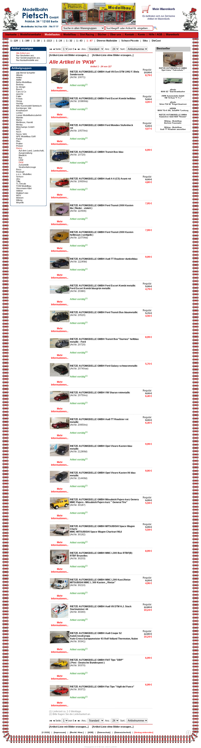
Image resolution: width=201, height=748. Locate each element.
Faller (18, 96)
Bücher (102, 34)
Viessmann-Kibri (24, 188)
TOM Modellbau (23, 186)
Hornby (19, 103)
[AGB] (90, 732)
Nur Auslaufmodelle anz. (27, 60)
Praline (19, 143)
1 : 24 (59, 40)
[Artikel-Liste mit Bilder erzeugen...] (69, 55)
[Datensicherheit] (122, 732)
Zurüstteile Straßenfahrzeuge (27, 166)
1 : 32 (69, 40)
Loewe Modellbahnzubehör (29, 115)
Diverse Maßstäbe (107, 40)
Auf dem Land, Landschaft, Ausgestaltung (31, 151)
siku (18, 179)
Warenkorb (172, 34)
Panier (19, 139)
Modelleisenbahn (30, 34)
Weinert (19, 198)
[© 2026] (46, 732)
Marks (19, 120)
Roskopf (20, 172)
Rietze (19, 148)
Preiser (19, 146)
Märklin (19, 117)
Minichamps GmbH (25, 127)
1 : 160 (25, 40)
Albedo (19, 75)
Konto (141, 34)
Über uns (115, 34)
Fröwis (19, 99)
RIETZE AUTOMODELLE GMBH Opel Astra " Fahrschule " (173, 69)
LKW (21, 160)
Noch (18, 132)
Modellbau (69, 34)
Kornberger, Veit (23, 108)
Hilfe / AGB (155, 34)
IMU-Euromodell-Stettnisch (29, 106)
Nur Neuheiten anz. (25, 55)
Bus (20, 157)
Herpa (19, 101)
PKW (21, 162)
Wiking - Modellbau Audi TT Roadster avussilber (173, 128)
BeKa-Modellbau (24, 82)
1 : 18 (37, 40)
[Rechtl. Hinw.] (77, 732)
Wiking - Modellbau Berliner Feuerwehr (173, 122)
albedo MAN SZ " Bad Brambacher (173, 91)
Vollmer (19, 191)
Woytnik (20, 202)
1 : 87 (90, 40)
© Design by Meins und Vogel (97, 736)
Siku (145, 40)
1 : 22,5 (48, 40)
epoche (19, 94)
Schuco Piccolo (130, 40)
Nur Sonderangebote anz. (28, 58)
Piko (18, 141)
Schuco (19, 176)
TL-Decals (21, 183)
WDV (18, 195)
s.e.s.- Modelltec (24, 174)
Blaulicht (22, 155)
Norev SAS (21, 134)
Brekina (19, 84)
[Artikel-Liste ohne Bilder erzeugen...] (112, 55)
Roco (18, 169)
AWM (18, 80)
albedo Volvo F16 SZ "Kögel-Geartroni (173, 103)
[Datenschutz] (103, 732)
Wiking (19, 200)
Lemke (19, 113)
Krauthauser (22, 110)
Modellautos (52, 34)
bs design (20, 87)
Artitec (19, 77)
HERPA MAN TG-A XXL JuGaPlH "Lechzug (173, 109)
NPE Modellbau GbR (26, 136)
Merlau (19, 124)
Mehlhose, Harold (24, 122)
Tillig (18, 181)
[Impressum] (60, 732)
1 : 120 (14, 40)
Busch (19, 89)
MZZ (18, 129)
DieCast (156, 40)
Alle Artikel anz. (23, 53)
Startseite (10, 34)
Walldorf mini (22, 193)
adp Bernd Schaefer (25, 73)
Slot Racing (87, 34)
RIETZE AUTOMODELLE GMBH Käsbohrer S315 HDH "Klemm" (173, 116)
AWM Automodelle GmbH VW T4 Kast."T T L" (173, 97)
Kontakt (129, 34)
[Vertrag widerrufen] (143, 732)
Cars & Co (21, 91)
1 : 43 (79, 40)
